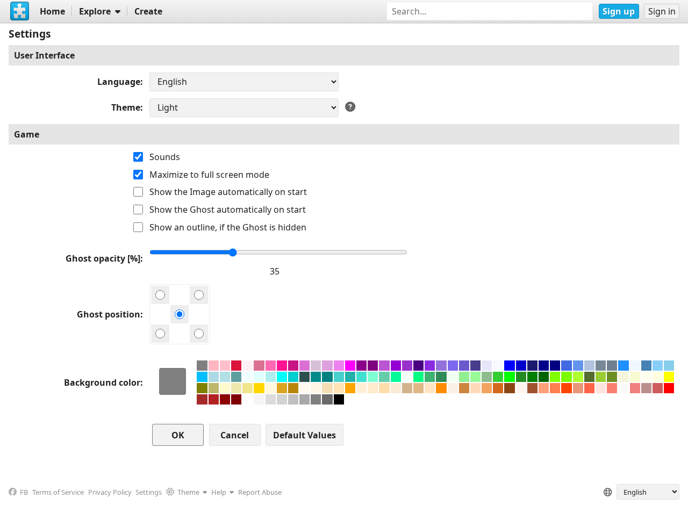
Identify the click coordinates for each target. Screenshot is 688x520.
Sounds (164, 157)
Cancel (234, 435)
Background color (102, 382)
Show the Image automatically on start (228, 192)
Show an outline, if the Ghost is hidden (227, 227)
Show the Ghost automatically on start (227, 209)
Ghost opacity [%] (103, 258)
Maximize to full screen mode (209, 174)
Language (118, 82)
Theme (125, 107)
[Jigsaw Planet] (20, 11)
